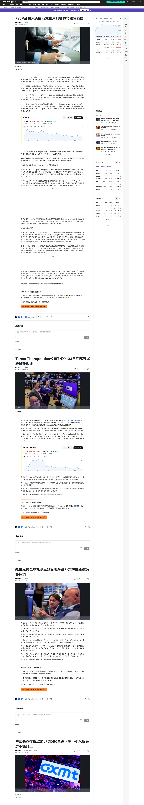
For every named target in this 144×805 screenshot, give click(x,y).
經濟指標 (43, 7)
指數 (101, 18)
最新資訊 (6, 7)
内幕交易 (57, 7)
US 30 (97, 47)
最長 (45, 126)
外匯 (32, 7)
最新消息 (19, 7)
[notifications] (137, 1)
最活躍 (97, 166)
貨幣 (97, 18)
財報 (68, 7)
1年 (38, 126)
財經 (47, 7)
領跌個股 (109, 166)
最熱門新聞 (13, 7)
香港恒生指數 (99, 36)
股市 (29, 7)
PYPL (44, 77)
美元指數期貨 (99, 52)
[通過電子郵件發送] (47, 316)
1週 (27, 126)
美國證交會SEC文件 (80, 7)
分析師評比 (63, 7)
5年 (41, 126)
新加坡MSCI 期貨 (100, 42)
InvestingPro (48, 276)
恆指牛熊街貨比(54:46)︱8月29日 (109, 141)
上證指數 (98, 39)
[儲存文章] (79, 23)
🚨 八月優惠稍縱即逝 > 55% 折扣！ (116, 1)
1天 (24, 126)
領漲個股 (103, 166)
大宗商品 (106, 18)
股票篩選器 (63, 4)
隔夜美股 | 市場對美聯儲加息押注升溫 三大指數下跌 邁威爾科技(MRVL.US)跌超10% (110, 119)
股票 (111, 18)
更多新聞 (108, 155)
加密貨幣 (24, 7)
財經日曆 (57, 4)
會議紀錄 (72, 7)
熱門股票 (98, 199)
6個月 (35, 126)
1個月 (31, 126)
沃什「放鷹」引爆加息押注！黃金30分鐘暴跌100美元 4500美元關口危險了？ (111, 148)
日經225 (98, 44)
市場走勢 (98, 162)
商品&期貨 (37, 7)
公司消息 (52, 7)
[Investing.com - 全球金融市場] (9, 1)
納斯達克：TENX (73, 420)
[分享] (75, 23)
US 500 (97, 50)
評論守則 (17, 341)
